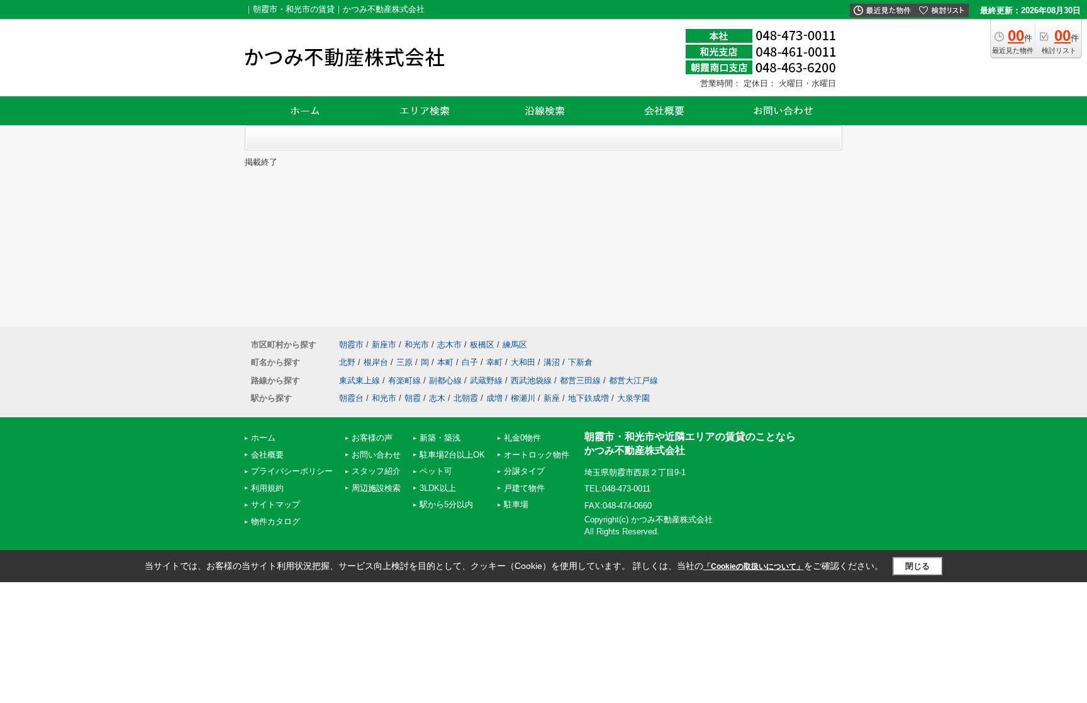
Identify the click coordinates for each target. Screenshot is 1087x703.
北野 (347, 362)
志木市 (449, 344)
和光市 (416, 344)
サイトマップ (275, 504)
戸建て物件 (524, 488)
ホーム (263, 437)
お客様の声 (372, 437)
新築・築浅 (440, 437)
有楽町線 (404, 380)
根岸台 (376, 362)
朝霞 (412, 398)
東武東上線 (359, 380)
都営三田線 (580, 380)
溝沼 (552, 362)
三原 (404, 362)
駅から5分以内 (446, 504)
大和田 (523, 362)
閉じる (917, 566)
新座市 (384, 344)
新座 (552, 398)
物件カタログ (275, 521)
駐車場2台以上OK (452, 454)
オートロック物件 (536, 454)
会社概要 (267, 454)
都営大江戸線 (633, 380)
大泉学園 (633, 398)
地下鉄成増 (588, 398)
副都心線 (445, 380)
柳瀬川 (523, 398)
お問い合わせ (376, 454)
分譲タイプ (524, 471)
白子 (470, 362)
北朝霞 (466, 398)
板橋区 (482, 344)
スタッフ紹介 (376, 471)
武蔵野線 (486, 380)
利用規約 (267, 488)
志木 (437, 398)
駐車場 (516, 504)
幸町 (494, 362)
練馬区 (515, 344)
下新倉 (580, 362)
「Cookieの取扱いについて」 (753, 566)
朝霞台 (351, 398)
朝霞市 (351, 344)
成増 (494, 398)
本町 (445, 362)
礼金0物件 (522, 437)
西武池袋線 (531, 380)
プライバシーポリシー (292, 471)
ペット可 (436, 471)
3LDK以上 (438, 488)
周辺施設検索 (376, 488)
